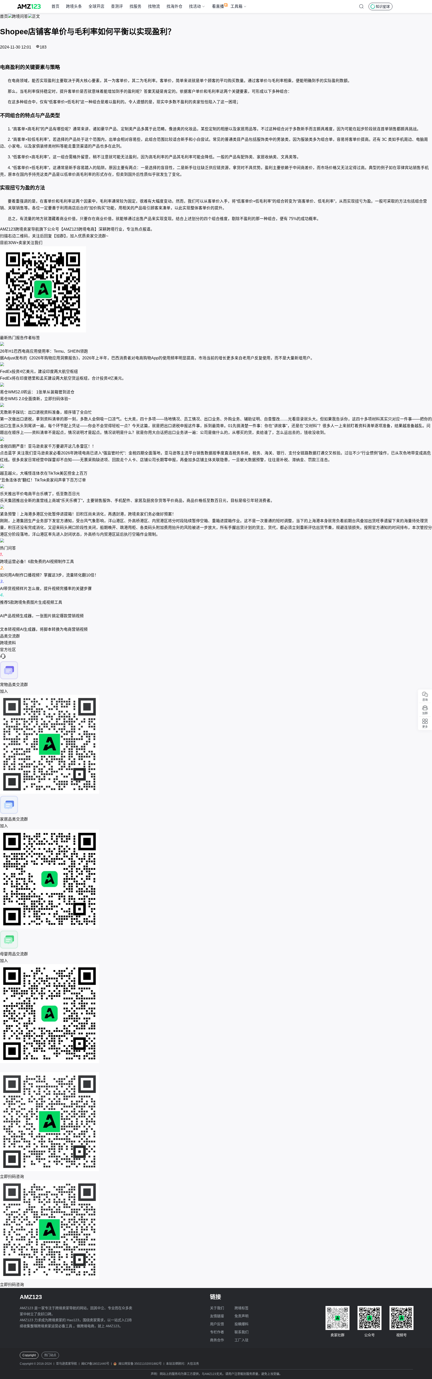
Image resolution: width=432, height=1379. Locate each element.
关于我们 (217, 1308)
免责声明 (241, 1316)
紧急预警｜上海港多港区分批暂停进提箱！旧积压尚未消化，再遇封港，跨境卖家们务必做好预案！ (88, 514)
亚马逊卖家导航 (66, 1363)
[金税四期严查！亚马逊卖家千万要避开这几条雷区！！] (216, 439)
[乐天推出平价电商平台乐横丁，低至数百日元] (216, 486)
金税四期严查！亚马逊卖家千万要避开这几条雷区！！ (48, 446)
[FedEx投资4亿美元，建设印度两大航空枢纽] (216, 364)
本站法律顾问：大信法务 (182, 1363)
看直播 (218, 6)
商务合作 (217, 1340)
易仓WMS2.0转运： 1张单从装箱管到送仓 (37, 392)
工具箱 (236, 6)
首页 (56, 6)
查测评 (117, 6)
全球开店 (96, 6)
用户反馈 (217, 1324)
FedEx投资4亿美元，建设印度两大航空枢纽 (39, 371)
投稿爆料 (241, 1324)
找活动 (195, 6)
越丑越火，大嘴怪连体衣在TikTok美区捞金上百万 (44, 473)
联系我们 (241, 1332)
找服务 (136, 6)
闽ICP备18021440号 (95, 1363)
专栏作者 (217, 1332)
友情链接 (217, 1316)
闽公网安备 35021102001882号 (140, 1363)
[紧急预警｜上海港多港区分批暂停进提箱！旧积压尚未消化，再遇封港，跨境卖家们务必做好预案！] (216, 507)
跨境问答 (20, 16)
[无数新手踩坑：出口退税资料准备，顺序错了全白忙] (216, 405)
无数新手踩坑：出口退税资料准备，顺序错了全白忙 (46, 412)
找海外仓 (174, 6)
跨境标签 (241, 1308)
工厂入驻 (241, 1340)
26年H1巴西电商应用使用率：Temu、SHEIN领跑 (44, 351)
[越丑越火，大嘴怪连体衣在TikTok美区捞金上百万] (216, 466)
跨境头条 (74, 6)
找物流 (154, 6)
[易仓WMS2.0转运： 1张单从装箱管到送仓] (216, 385)
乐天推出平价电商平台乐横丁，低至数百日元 (40, 494)
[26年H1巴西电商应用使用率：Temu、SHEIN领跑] (216, 344)
